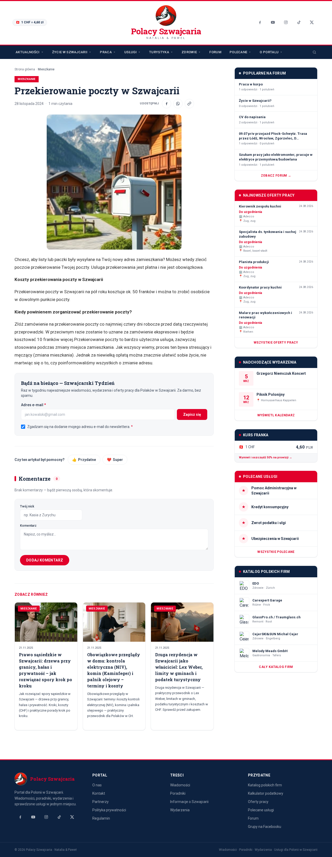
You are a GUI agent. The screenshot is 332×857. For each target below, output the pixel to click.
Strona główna (25, 69)
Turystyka (159, 52)
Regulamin (101, 818)
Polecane (238, 52)
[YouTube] (273, 22)
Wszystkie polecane (275, 552)
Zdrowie (189, 52)
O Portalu (269, 52)
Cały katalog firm (276, 667)
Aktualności (28, 52)
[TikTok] (299, 22)
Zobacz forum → (276, 175)
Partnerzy (100, 802)
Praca (106, 52)
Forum (215, 52)
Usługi (130, 52)
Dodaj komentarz (44, 560)
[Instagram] (286, 22)
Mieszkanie (46, 69)
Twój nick (27, 506)
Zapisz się (192, 414)
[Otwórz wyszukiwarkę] (314, 52)
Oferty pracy (258, 802)
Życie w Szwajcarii (70, 52)
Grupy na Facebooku (264, 827)
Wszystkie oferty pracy (276, 342)
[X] (311, 22)
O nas (97, 785)
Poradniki (177, 793)
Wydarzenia (180, 810)
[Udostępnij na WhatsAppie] (178, 103)
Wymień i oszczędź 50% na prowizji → (265, 457)
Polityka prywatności (109, 810)
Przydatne (84, 460)
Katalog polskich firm (265, 785)
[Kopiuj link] (189, 103)
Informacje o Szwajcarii (189, 802)
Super (115, 460)
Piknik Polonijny (271, 394)
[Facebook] (260, 22)
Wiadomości (180, 785)
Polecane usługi (261, 810)
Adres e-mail (44, 405)
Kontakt (98, 793)
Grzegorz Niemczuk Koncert (281, 373)
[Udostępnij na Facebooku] (166, 103)
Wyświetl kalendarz (276, 415)
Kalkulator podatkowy (265, 793)
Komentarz (28, 525)
